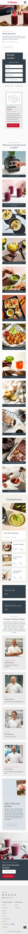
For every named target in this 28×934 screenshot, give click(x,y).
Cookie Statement (6, 918)
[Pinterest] (9, 895)
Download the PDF (11, 825)
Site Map (4, 921)
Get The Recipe (7, 47)
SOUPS (14, 234)
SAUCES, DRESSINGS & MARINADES (14, 348)
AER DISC (14, 434)
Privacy (3, 916)
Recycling (4, 913)
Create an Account (9, 871)
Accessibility (5, 927)
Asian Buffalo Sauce (18, 701)
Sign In (6, 609)
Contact (16, 905)
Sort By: (19, 86)
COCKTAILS (14, 377)
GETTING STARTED (14, 176)
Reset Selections (13, 125)
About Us (4, 910)
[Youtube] (12, 895)
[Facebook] (3, 895)
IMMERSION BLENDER (14, 491)
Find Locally (17, 907)
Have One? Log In (8, 876)
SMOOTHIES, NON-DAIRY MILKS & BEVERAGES (14, 205)
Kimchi (14, 736)
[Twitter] (6, 895)
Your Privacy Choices (6, 924)
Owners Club (5, 907)
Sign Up (6, 594)
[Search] (21, 79)
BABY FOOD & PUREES (14, 405)
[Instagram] (15, 895)
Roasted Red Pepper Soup (14, 772)
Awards (4, 905)
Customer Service (18, 902)
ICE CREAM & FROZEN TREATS (14, 263)
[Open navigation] (25, 2)
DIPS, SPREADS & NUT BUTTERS (14, 291)
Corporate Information (7, 902)
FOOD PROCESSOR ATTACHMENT (14, 462)
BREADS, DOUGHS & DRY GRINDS (14, 320)
